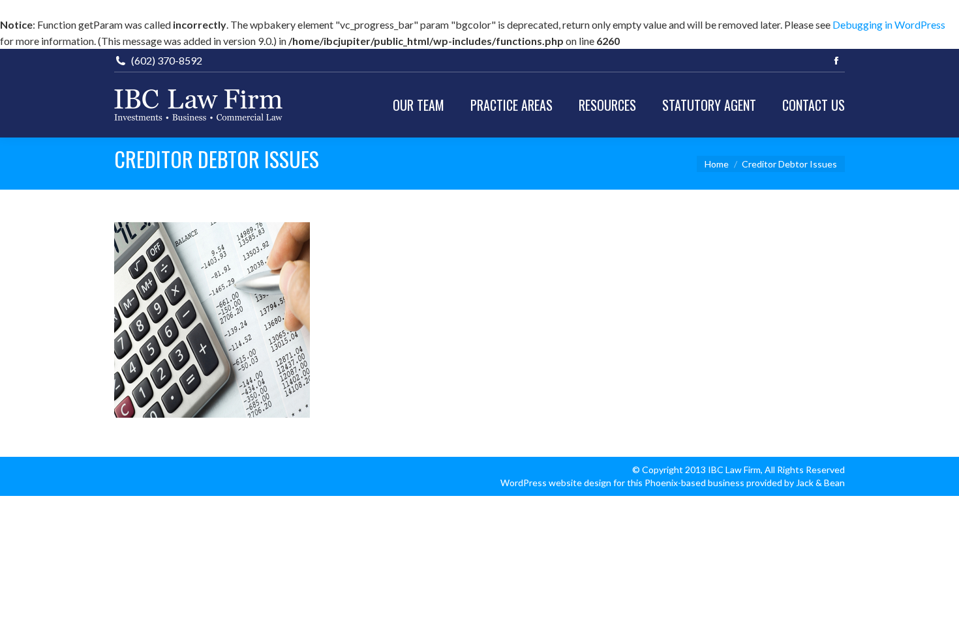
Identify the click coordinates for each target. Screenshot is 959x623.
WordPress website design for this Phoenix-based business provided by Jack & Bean (672, 482)
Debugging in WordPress (888, 24)
